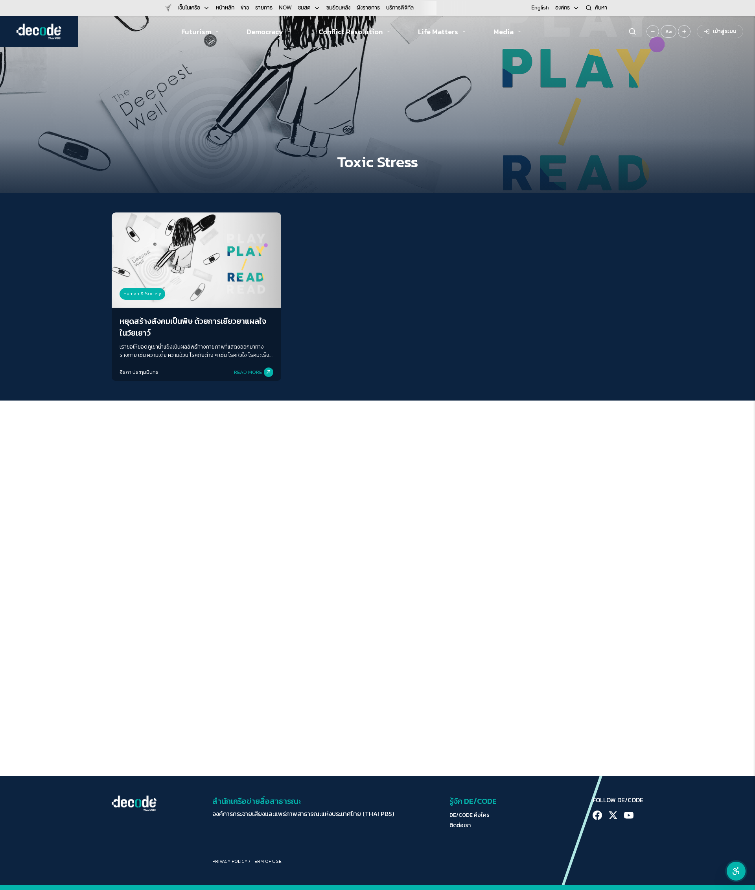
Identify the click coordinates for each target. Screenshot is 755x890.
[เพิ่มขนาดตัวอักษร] (684, 31)
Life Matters (438, 31)
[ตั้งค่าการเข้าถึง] (736, 871)
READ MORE (248, 372)
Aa (668, 31)
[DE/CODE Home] (39, 31)
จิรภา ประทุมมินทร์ (139, 372)
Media (504, 31)
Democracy (265, 31)
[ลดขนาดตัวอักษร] (652, 31)
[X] (613, 815)
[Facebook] (597, 815)
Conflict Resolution (351, 31)
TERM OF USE (267, 861)
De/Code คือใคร (469, 815)
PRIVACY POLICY (229, 861)
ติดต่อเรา (460, 825)
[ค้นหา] (632, 31)
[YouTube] (628, 815)
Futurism (196, 31)
